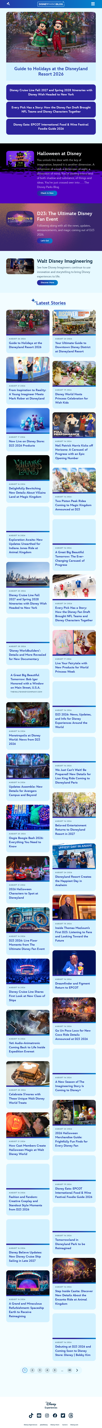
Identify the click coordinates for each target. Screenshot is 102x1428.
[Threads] (70, 1415)
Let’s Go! (45, 241)
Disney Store (55, 1425)
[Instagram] (47, 1415)
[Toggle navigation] (93, 4)
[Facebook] (54, 1415)
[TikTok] (31, 1415)
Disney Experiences (30, 1425)
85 (70, 1370)
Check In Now (47, 193)
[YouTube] (39, 1415)
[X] (62, 1415)
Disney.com (74, 1425)
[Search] (8, 3)
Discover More (47, 282)
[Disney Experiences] (51, 1405)
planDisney (44, 1425)
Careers (65, 1425)
